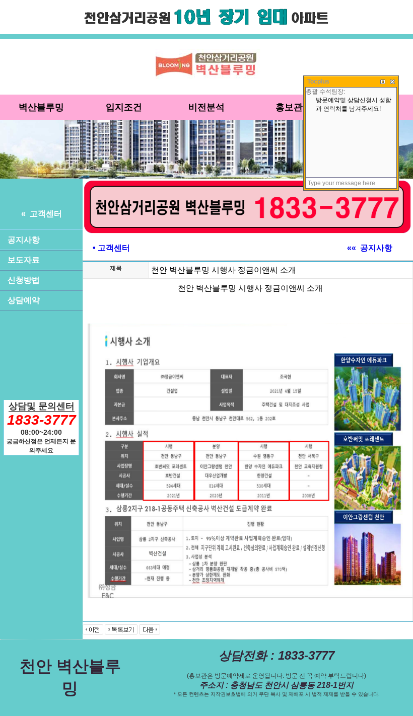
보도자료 (24, 260)
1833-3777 (41, 420)
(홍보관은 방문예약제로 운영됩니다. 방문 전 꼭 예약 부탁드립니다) (276, 675)
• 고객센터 (111, 248)
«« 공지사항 (369, 248)
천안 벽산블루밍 (70, 677)
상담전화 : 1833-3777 (276, 655)
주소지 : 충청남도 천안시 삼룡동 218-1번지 (276, 685)
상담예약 (24, 300)
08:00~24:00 (41, 432)
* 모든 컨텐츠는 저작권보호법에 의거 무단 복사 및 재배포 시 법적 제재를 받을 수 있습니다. (277, 694)
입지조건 (124, 107)
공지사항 (24, 239)
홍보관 (289, 107)
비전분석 (206, 107)
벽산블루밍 (41, 107)
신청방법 (24, 280)
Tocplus (318, 81)
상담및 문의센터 (42, 406)
